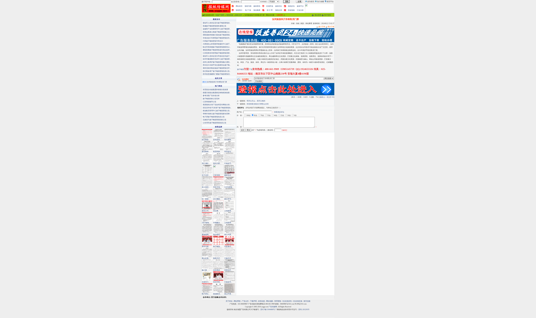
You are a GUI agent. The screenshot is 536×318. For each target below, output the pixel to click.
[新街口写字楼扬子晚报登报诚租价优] (207, 205)
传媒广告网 (220, 15)
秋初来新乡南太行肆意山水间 (258, 104)
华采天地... (217, 187)
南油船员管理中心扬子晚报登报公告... (217, 111)
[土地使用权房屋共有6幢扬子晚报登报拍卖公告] (229, 205)
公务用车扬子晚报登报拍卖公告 (214, 123)
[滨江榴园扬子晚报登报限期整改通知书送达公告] (218, 193)
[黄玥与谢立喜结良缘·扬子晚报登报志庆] (207, 240)
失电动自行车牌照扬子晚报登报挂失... (217, 38)
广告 (250, 69)
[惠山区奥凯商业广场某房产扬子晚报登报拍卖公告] (207, 252)
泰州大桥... (217, 163)
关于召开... (206, 175)
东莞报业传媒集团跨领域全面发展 (215, 90)
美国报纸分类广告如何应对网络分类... (217, 105)
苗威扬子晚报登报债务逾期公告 (214, 26)
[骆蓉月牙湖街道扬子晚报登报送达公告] (218, 252)
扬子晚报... (217, 246)
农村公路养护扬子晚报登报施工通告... (217, 62)
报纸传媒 (229, 15)
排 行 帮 (270, 10)
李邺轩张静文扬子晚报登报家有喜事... (217, 114)
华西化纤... (228, 270)
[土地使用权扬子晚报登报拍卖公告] (229, 217)
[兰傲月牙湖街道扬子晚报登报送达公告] (229, 252)
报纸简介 (239, 10)
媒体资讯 (256, 6)
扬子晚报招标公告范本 (211, 99)
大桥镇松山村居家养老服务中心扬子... (217, 44)
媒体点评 (238, 15)
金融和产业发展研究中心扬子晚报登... (217, 29)
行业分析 (300, 10)
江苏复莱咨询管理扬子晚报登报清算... (217, 53)
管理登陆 (277, 301)
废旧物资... (206, 152)
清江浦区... (206, 163)
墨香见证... (228, 175)
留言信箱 (307, 301)
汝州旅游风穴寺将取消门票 (217, 82)
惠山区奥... (206, 258)
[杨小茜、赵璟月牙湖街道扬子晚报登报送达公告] (207, 264)
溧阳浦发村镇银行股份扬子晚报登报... (217, 35)
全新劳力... (206, 282)
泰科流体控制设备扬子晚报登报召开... (217, 68)
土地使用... (228, 211)
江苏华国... (217, 175)
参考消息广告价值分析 (211, 96)
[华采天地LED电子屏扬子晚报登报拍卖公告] (218, 181)
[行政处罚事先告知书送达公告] (229, 157)
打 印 (332, 97)
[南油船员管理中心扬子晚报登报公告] (218, 288)
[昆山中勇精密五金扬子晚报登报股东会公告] (229, 288)
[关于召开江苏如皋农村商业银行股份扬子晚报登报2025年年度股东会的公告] (207, 169)
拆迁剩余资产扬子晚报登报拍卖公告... (217, 71)
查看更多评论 (279, 112)
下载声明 (253, 301)
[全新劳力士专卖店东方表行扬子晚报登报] (207, 276)
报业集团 (256, 10)
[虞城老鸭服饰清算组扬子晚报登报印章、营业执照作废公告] (207, 229)
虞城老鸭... (206, 235)
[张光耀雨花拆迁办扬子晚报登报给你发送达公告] (229, 134)
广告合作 (245, 301)
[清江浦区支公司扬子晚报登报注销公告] (207, 157)
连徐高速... (217, 270)
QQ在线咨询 (287, 301)
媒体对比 (278, 6)
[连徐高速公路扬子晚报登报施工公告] (218, 264)
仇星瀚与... (228, 246)
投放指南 (291, 10)
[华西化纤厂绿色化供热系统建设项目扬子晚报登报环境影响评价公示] (229, 264)
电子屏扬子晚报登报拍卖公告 (214, 117)
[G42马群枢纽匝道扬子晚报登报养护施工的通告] (229, 181)
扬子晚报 (240, 69)
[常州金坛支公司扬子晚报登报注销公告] (229, 146)
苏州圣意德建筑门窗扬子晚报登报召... (217, 74)
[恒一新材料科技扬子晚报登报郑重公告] (207, 193)
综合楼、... (217, 211)
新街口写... (206, 211)
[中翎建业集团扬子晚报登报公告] (218, 217)
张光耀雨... (228, 140)
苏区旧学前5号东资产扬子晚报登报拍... (217, 108)
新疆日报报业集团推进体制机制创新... (217, 93)
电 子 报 (248, 10)
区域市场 (269, 6)
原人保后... (206, 187)
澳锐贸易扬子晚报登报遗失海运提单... (217, 50)
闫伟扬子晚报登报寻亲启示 (213, 41)
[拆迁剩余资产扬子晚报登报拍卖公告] (207, 134)
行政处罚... (228, 163)
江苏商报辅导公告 (209, 102)
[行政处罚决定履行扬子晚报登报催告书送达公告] (229, 276)
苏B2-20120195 (303, 309)
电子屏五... (206, 294)
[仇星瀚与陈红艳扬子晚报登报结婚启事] (229, 240)
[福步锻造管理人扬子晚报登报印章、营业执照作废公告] (218, 229)
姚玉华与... (228, 199)
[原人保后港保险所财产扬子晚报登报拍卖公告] (207, 181)
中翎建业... (217, 223)
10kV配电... (206, 223)
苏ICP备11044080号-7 (268, 309)
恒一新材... (206, 199)
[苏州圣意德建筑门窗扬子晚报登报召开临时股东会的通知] (218, 134)
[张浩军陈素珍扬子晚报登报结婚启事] (218, 276)
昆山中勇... (228, 294)
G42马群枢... (229, 187)
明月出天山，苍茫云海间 (256, 101)
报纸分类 (278, 10)
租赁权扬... (217, 152)
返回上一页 (324, 97)
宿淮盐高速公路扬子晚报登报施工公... (217, 32)
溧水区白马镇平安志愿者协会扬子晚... (217, 65)
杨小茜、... (206, 270)
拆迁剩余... (206, 140)
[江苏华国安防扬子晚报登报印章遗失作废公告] (218, 169)
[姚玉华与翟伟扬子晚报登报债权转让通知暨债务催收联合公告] (229, 193)
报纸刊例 (248, 6)
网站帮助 (237, 301)
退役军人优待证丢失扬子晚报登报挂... (217, 23)
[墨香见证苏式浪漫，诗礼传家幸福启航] (229, 169)
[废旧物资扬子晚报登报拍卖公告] (207, 146)
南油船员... (217, 294)
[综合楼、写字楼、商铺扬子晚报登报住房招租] (218, 205)
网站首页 (239, 6)
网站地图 (269, 301)
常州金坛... (228, 152)
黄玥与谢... (206, 246)
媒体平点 (300, 6)
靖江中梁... (228, 235)
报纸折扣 (291, 6)
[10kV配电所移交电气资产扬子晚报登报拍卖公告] (207, 217)
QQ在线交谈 (297, 301)
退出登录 (318, 15)
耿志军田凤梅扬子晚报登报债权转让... (217, 47)
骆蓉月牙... (217, 258)
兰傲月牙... (228, 258)
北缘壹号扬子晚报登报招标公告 (214, 120)
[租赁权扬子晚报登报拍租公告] (218, 146)
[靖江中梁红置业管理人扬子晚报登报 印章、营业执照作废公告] (229, 229)
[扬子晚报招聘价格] (319, 8)
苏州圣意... (217, 140)
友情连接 (261, 301)
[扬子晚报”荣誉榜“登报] (218, 240)
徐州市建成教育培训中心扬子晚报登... (217, 59)
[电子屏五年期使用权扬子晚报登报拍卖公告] (207, 288)
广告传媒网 (273, 307)
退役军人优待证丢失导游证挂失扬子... (217, 56)
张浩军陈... (217, 282)
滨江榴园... (217, 199)
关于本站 (229, 301)
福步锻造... (217, 235)
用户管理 (327, 15)
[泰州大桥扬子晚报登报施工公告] (218, 157)
